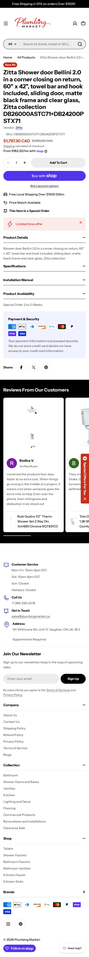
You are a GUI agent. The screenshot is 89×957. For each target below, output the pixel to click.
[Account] (74, 23)
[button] (85, 479)
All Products (26, 57)
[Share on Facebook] (21, 367)
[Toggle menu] (5, 23)
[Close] (81, 222)
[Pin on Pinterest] (46, 367)
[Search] (79, 44)
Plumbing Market (27, 940)
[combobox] (44, 44)
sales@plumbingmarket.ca (31, 616)
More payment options (44, 185)
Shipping (8, 146)
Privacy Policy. (13, 695)
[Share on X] (34, 367)
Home (7, 57)
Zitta (19, 128)
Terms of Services (58, 690)
